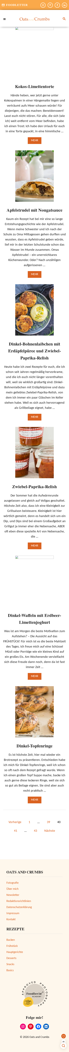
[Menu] (5, 19)
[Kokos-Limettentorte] (34, 54)
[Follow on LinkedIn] (64, 5)
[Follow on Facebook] (57, 5)
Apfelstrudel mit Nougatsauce (34, 210)
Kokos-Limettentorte (34, 86)
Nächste (49, 831)
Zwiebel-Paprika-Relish (34, 486)
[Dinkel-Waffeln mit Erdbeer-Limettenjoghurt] (34, 583)
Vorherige (15, 822)
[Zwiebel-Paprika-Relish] (34, 454)
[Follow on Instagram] (43, 5)
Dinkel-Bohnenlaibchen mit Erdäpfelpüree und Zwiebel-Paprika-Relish (34, 351)
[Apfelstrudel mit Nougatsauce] (34, 177)
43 (35, 831)
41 (15, 831)
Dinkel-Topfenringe (34, 746)
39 (48, 822)
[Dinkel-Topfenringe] (34, 713)
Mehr (36, 141)
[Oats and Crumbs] (34, 19)
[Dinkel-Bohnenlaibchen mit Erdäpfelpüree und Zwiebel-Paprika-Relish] (34, 311)
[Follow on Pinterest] (50, 5)
